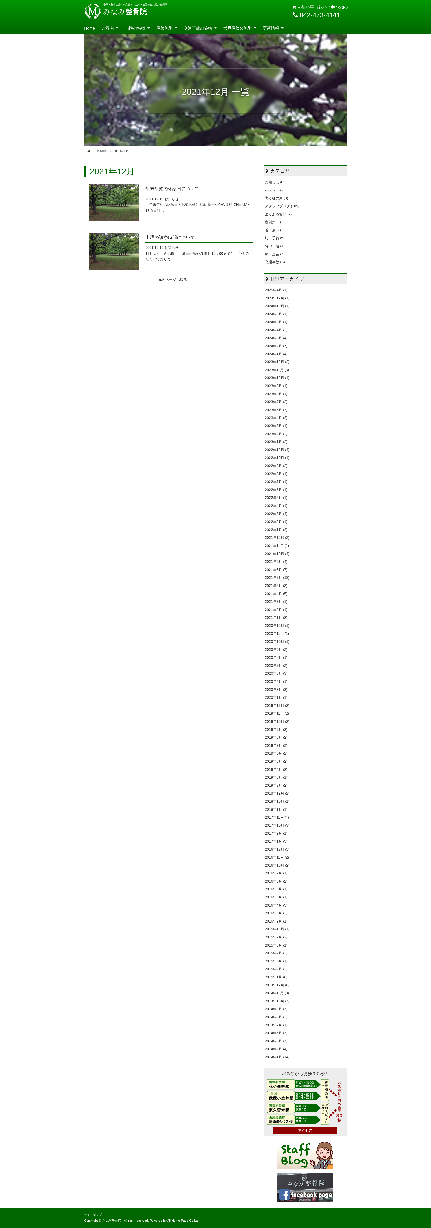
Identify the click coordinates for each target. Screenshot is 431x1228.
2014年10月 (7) (277, 1001)
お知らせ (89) (275, 182)
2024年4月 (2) (276, 330)
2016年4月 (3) (276, 905)
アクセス (305, 1130)
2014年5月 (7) (276, 1041)
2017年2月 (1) (276, 833)
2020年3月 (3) (276, 690)
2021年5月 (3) (276, 586)
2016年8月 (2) (276, 881)
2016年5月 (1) (276, 897)
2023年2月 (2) (276, 434)
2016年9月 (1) (276, 873)
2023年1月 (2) (276, 442)
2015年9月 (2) (276, 937)
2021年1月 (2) (276, 617)
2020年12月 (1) (277, 626)
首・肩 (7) (273, 230)
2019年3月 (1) (276, 777)
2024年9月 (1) (276, 314)
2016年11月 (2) (277, 857)
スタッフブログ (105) (282, 206)
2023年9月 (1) (276, 386)
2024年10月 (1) (277, 306)
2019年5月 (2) (276, 761)
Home (89, 28)
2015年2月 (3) (276, 969)
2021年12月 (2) (277, 538)
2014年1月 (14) (277, 1057)
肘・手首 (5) (274, 238)
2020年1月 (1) (276, 697)
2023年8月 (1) (276, 394)
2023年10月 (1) (277, 378)
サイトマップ (93, 1215)
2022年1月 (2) (276, 530)
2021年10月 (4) (277, 554)
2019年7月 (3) (276, 745)
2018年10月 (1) (277, 801)
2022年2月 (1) (276, 522)
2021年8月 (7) (276, 570)
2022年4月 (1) (276, 506)
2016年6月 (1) (276, 889)
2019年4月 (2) (276, 769)
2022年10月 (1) (277, 458)
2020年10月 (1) (277, 642)
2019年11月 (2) (277, 713)
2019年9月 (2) (276, 730)
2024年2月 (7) (276, 346)
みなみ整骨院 (125, 11)
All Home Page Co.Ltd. (183, 1220)
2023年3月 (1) (276, 426)
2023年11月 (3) (277, 370)
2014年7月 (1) (276, 1025)
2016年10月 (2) (277, 865)
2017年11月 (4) (277, 817)
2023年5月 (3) (276, 410)
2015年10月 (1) (277, 929)
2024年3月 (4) (276, 338)
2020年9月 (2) (276, 650)
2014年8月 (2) (276, 1017)
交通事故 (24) (275, 262)
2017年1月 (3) (276, 841)
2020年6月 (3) (276, 673)
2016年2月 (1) (276, 921)
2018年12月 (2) (277, 793)
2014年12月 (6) (277, 985)
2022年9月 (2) (276, 466)
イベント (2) (274, 190)
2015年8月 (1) (276, 945)
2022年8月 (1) (276, 474)
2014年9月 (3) (276, 1009)
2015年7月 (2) (276, 953)
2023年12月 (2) (277, 362)
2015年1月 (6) (276, 977)
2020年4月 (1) (276, 681)
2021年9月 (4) (276, 562)
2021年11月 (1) (277, 546)
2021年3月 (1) (276, 602)
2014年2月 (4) (276, 1049)
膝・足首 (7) (274, 254)
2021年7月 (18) (277, 578)
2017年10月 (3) (277, 825)
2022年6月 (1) (276, 490)
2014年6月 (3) (276, 1033)
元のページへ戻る (172, 279)
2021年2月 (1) (276, 610)
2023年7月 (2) (276, 402)
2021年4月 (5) (276, 594)
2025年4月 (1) (276, 290)
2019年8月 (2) (276, 737)
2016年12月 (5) (277, 849)
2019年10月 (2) (277, 721)
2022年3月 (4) (276, 514)
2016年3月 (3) (276, 913)
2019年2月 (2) (276, 785)
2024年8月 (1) (276, 322)
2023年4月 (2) (276, 418)
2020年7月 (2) (276, 666)
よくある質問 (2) (278, 214)
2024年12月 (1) (277, 298)
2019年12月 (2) (277, 705)
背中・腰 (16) (275, 246)
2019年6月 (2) (276, 753)
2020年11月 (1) (277, 633)
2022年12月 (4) (277, 450)
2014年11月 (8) (277, 993)
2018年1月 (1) (276, 809)
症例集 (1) (273, 222)
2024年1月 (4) (276, 354)
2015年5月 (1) (276, 961)
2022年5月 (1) (276, 498)
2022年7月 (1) (276, 482)
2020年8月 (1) (276, 657)
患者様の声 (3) (276, 198)
